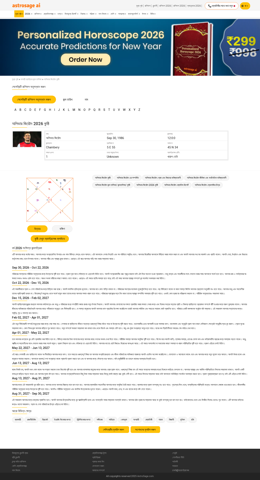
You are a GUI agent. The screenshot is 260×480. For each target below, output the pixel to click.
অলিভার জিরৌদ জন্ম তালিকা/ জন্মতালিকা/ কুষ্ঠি (112, 185)
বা (246, 5)
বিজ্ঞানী (171, 419)
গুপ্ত (59, 13)
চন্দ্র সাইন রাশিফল (19, 461)
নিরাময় (83, 13)
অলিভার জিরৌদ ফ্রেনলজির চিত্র (207, 185)
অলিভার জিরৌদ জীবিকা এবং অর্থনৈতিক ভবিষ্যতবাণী (206, 177)
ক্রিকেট (45, 419)
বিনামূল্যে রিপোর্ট (71, 13)
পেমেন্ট (174, 453)
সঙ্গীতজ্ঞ (100, 419)
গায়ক (161, 419)
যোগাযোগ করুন (98, 466)
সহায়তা (175, 466)
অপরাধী (136, 419)
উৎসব (144, 13)
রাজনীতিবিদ (31, 419)
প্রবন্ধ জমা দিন (98, 461)
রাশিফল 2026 (165, 6)
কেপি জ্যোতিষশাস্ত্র (19, 466)
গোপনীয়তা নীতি (178, 457)
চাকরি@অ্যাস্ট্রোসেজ (180, 470)
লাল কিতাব (103, 13)
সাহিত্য (112, 419)
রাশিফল (147, 6)
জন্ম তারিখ (67, 99)
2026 (28, 13)
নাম (86, 99)
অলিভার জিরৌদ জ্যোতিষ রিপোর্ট (176, 185)
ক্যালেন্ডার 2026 (194, 6)
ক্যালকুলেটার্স (133, 13)
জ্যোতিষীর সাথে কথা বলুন (221, 6)
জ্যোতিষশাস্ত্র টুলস (99, 453)
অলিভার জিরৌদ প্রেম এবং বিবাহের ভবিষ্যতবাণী (163, 177)
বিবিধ (152, 13)
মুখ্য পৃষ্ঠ (139, 6)
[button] (19, 47)
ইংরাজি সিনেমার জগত (62, 419)
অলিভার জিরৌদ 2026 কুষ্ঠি (147, 185)
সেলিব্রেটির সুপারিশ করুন (114, 429)
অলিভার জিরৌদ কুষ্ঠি (103, 177)
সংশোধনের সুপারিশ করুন (145, 429)
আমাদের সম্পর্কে (98, 470)
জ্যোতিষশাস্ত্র (49, 13)
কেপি (113, 13)
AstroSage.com (145, 476)
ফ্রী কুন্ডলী (16, 457)
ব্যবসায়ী (18, 419)
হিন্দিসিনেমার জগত (83, 419)
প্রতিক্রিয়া (96, 457)
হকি (192, 419)
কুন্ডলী (155, 6)
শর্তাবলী (175, 461)
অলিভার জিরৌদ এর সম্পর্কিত (128, 177)
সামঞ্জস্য (121, 13)
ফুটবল (182, 419)
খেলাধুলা (124, 419)
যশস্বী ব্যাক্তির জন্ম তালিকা (31, 79)
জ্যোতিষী (148, 419)
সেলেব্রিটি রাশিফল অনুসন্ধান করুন (34, 99)
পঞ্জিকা (92, 13)
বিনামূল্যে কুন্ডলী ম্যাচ (20, 453)
